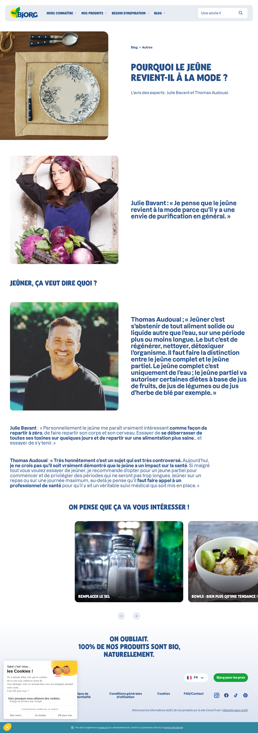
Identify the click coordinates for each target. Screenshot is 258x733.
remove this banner (173, 727)
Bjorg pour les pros (231, 677)
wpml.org (103, 727)
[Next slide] (136, 616)
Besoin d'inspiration (128, 13)
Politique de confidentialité (79, 695)
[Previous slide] (121, 616)
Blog (158, 13)
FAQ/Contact (194, 693)
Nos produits (92, 13)
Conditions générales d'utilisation (125, 695)
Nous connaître (60, 13)
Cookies (163, 693)
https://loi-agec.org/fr (235, 710)
